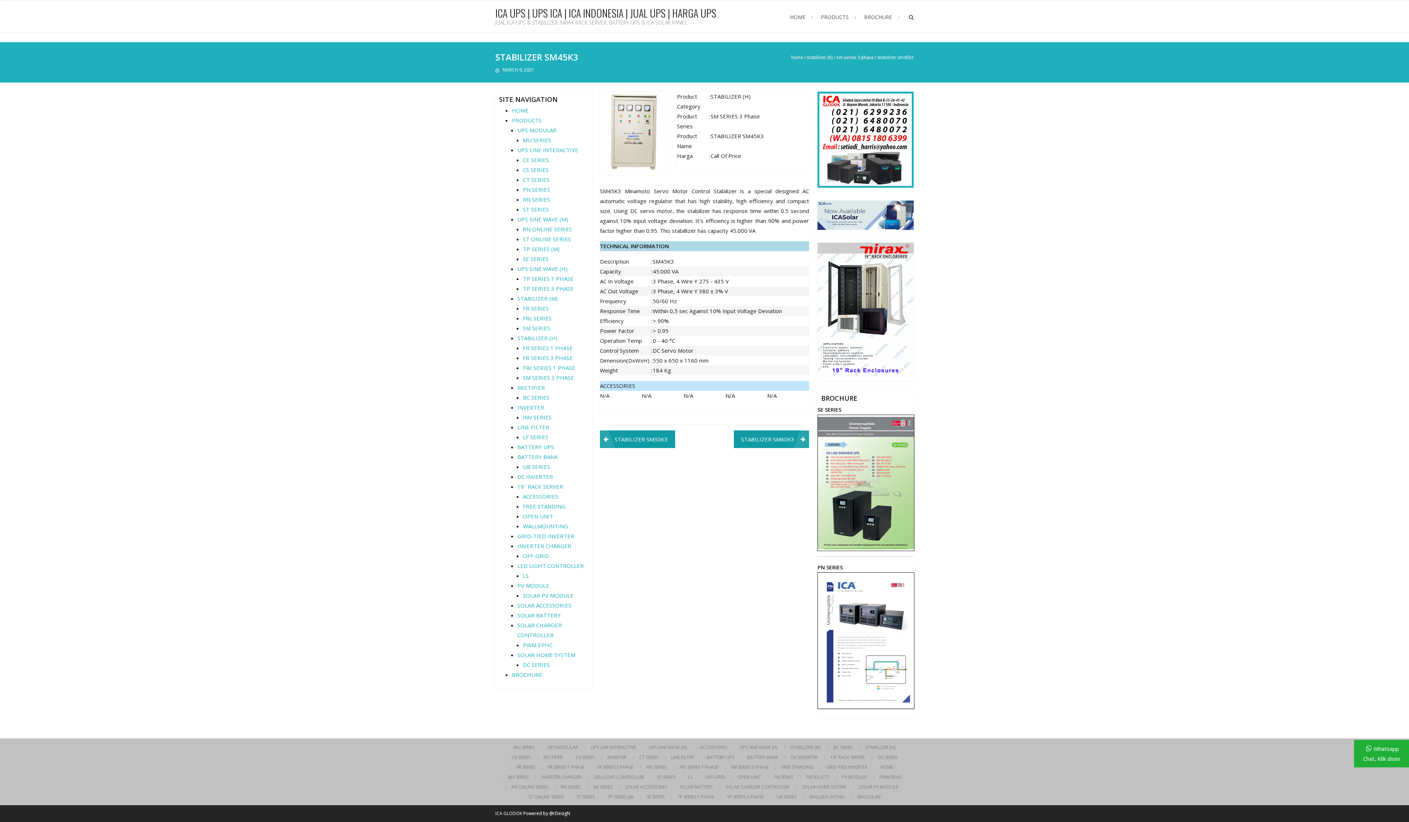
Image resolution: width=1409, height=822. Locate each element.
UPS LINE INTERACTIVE (547, 150)
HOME (797, 17)
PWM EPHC (538, 645)
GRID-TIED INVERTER (545, 536)
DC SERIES (536, 664)
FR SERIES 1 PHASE (548, 348)
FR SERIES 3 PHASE (548, 358)
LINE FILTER (533, 427)
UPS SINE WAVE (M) (542, 219)
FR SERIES (536, 308)
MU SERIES (537, 140)
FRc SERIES (537, 318)
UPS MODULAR (537, 130)
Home (797, 57)
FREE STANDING (544, 506)
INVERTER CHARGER (544, 546)
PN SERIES (536, 189)
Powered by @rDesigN (546, 813)
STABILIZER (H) (820, 57)
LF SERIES (535, 437)
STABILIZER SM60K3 (767, 439)
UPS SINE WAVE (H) (542, 268)
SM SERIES (536, 328)
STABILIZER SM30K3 (641, 439)
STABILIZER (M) (537, 298)
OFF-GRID (536, 555)
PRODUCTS (835, 17)
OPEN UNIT (538, 516)
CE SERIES (536, 160)
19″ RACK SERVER (540, 486)
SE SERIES (536, 259)
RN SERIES (536, 199)
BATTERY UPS (535, 447)
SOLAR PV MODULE (548, 595)
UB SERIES (536, 466)
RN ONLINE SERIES (547, 229)
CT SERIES (536, 179)
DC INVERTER (535, 476)
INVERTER (530, 407)
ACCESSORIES (540, 496)
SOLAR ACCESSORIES (544, 605)
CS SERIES (536, 169)
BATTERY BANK (537, 456)
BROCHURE (878, 17)
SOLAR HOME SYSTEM (546, 654)
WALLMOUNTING (545, 526)
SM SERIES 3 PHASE (855, 57)
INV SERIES (537, 417)
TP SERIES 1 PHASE (548, 278)
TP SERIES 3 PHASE (548, 288)
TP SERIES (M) (541, 249)
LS (526, 575)
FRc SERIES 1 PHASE (549, 367)
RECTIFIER (531, 387)
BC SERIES (536, 397)
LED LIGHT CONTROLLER (550, 565)
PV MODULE (533, 585)
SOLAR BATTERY (539, 615)
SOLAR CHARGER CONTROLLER (757, 787)
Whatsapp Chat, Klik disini (1381, 753)
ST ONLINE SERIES (547, 239)
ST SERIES (536, 209)
